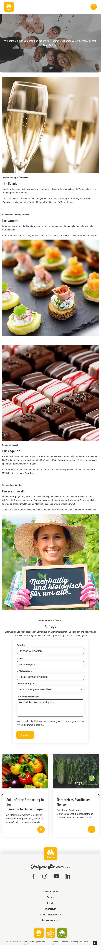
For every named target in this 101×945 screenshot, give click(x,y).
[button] (41, 829)
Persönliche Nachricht (28, 697)
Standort (21, 645)
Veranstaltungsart (26, 683)
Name (20, 658)
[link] (9, 7)
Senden (25, 735)
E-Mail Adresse (24, 671)
